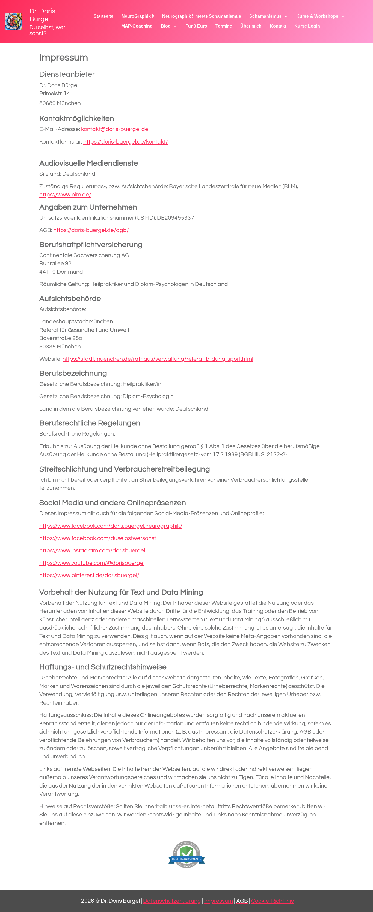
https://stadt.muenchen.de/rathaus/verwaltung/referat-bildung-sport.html (158, 359)
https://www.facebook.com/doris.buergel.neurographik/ (110, 526)
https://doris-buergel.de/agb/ (91, 230)
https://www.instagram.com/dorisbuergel (92, 550)
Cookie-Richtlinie (272, 901)
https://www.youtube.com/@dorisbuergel (91, 563)
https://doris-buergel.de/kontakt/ (125, 142)
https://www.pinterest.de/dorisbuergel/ (89, 575)
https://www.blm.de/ (65, 195)
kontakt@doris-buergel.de (114, 129)
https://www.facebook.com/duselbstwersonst (97, 538)
